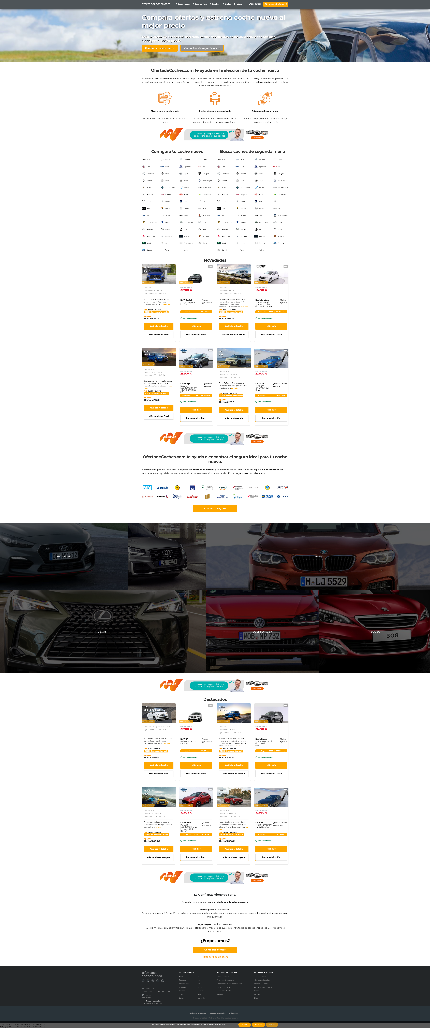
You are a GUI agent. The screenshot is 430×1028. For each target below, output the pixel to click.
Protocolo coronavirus (263, 987)
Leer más (221, 1024)
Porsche (206, 236)
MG (185, 229)
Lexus (205, 222)
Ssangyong (188, 243)
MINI (204, 229)
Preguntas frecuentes (225, 980)
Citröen (187, 160)
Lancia (167, 222)
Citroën (182, 991)
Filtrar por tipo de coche (215, 957)
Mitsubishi (151, 236)
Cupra (149, 202)
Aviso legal (233, 1013)
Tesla (167, 250)
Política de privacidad (197, 1013)
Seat (167, 181)
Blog (256, 998)
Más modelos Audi (159, 334)
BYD (186, 195)
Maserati (150, 229)
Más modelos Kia (234, 418)
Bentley (150, 195)
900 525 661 (256, 4)
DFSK (167, 202)
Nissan (168, 174)
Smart (167, 243)
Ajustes (272, 1024)
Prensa (257, 991)
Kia (204, 167)
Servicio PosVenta (224, 991)
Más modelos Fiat (158, 773)
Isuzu (205, 208)
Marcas (257, 994)
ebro (148, 208)
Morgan (168, 236)
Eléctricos (215, 4)
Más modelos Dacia (271, 334)
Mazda (167, 229)
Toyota (186, 181)
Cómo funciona (223, 977)
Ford (167, 167)
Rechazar (258, 1024)
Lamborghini (152, 222)
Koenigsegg (207, 215)
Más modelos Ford (159, 416)
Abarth (149, 188)
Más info (196, 326)
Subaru (149, 250)
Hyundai (187, 167)
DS (204, 202)
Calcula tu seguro (215, 508)
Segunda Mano (201, 4)
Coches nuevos (184, 4)
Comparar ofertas (215, 949)
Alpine (186, 188)
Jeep (186, 215)
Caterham (207, 195)
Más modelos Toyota (234, 857)
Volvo (186, 250)
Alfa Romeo (170, 188)
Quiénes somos (260, 977)
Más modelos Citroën (233, 334)
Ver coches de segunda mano (202, 48)
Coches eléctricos (223, 987)
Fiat (148, 167)
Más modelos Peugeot (159, 857)
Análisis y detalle (159, 326)
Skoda (149, 243)
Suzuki (205, 243)
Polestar (187, 236)
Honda (186, 208)
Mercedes (150, 174)
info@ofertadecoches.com (152, 1003)
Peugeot (206, 174)
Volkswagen (207, 181)
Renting (228, 4)
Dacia (205, 160)
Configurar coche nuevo (159, 48)
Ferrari (168, 208)
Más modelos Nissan (234, 773)
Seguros (220, 994)
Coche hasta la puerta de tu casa (229, 984)
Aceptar (244, 1024)
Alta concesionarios (262, 980)
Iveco (149, 215)
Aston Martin (208, 188)
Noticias (239, 4)
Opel (186, 174)
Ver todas (201, 998)
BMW (167, 160)
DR (185, 202)
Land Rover (188, 222)
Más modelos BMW (196, 334)
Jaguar (168, 215)
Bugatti (168, 195)
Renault (150, 181)
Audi (148, 160)
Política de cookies (217, 1013)
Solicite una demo (261, 984)
